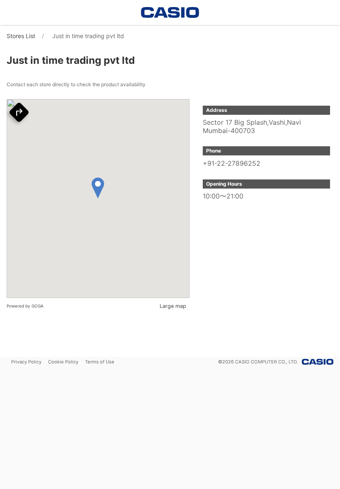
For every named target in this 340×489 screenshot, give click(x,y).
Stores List (21, 35)
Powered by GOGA (25, 305)
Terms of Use (99, 362)
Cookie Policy (63, 362)
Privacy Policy (26, 362)
